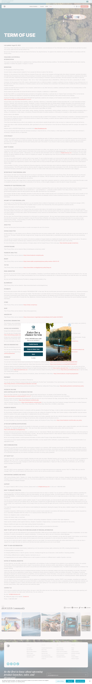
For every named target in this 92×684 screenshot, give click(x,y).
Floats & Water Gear (33, 349)
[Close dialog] (69, 325)
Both (33, 354)
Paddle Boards (33, 344)
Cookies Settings (60, 681)
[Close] (89, 681)
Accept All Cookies (80, 681)
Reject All (70, 681)
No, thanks (33, 358)
